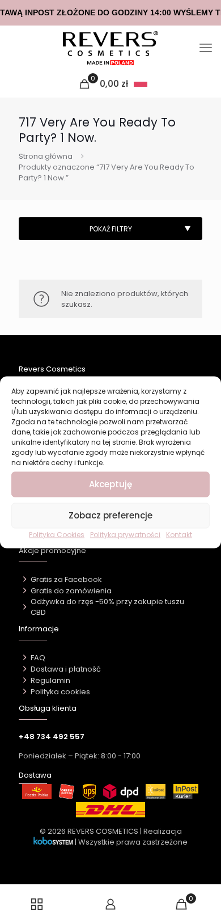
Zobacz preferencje (110, 515)
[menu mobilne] (205, 48)
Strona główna (46, 156)
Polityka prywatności (125, 534)
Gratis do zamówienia (71, 590)
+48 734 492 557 (51, 736)
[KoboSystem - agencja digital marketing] (53, 842)
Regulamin (50, 680)
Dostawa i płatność (66, 669)
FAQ (38, 657)
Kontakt (179, 534)
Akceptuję (110, 484)
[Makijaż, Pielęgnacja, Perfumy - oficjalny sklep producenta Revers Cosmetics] (110, 48)
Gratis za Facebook (66, 579)
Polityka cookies (60, 691)
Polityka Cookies (56, 534)
